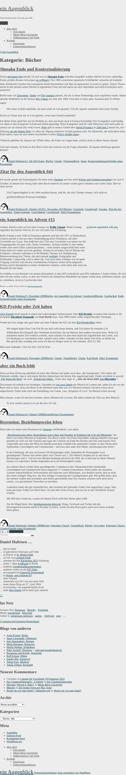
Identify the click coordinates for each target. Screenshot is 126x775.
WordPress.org (14, 741)
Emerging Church (60, 525)
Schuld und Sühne (43, 379)
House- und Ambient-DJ (19, 575)
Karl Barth (92, 358)
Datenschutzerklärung (24, 46)
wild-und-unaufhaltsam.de (48, 650)
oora (58, 616)
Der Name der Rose (11, 379)
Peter (44, 127)
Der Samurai (47, 95)
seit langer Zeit (14, 76)
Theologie (68, 161)
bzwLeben (99, 525)
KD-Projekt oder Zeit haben (26, 306)
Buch (76, 161)
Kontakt (11, 40)
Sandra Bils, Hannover (18, 659)
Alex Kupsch (7, 314)
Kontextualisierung (97, 161)
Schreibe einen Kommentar (22, 299)
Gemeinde (78, 209)
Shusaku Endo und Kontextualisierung (35, 69)
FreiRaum (23, 563)
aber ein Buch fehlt (17, 365)
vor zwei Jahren (64, 384)
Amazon (47, 429)
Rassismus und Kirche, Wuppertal (24, 653)
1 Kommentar (111, 358)
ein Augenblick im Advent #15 (27, 219)
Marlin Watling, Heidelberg (21, 647)
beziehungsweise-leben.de (47, 504)
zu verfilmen (42, 80)
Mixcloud (27, 613)
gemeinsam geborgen (22, 616)
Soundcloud (14, 613)
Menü (4, 23)
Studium (58, 179)
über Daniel (15, 590)
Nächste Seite (16, 531)
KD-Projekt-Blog (86, 322)
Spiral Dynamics (84, 127)
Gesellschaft (91, 209)
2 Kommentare (73, 212)
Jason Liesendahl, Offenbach (22, 638)
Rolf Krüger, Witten (17, 656)
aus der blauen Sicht (20, 131)
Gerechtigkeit (38, 212)
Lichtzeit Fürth (23, 557)
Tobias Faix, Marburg (18, 662)
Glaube (58, 161)
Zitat (63, 212)
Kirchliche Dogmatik (22, 317)
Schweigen (22, 95)
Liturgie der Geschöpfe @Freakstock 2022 (42, 678)
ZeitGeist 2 (102, 127)
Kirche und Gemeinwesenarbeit (95, 179)
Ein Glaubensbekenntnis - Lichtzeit (25, 681)
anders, (38, 616)
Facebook (43, 610)
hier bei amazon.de (35, 286)
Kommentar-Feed (16, 738)
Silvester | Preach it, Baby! (20, 684)
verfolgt (53, 256)
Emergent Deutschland (32, 572)
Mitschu (11, 687)
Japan (83, 161)
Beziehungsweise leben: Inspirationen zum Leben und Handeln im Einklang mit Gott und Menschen (60, 435)
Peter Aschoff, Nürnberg (19, 650)
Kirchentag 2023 (29, 560)
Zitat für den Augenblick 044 (26, 171)
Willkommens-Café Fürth (26, 37)
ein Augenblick (16, 8)
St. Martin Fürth (25, 554)
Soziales (103, 209)
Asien (41, 161)
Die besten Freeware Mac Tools (35, 687)
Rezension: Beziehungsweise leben (31, 422)
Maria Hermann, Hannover (21, 644)
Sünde (33, 95)
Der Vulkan (42, 99)
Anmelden (12, 732)
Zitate (16, 212)
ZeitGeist (49, 616)
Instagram (20, 610)
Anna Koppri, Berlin (17, 635)
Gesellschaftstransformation (27, 566)
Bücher (49, 161)
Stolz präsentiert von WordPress (73, 772)
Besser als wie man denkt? (67, 690)
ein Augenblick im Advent (67, 296)
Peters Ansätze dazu (67, 134)
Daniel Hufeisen (16, 161)
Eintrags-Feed (14, 735)
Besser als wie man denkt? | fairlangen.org (28, 690)
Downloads (19, 31)
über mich (12, 28)
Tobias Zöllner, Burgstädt (20, 665)
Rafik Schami (57, 227)
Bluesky (31, 610)
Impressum (18, 43)
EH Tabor (32, 569)
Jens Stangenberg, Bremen (20, 641)
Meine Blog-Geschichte (25, 34)
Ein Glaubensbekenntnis (59, 681)
